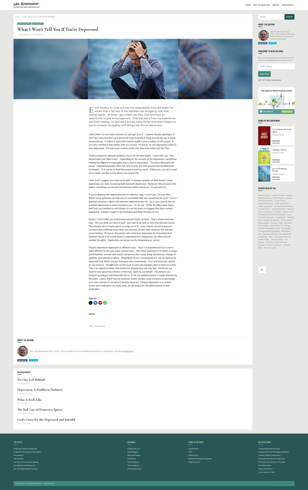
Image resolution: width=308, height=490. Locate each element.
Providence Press (264, 466)
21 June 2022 (22, 35)
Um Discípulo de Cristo (266, 472)
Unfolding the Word (134, 469)
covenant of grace (279, 209)
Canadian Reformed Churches (269, 449)
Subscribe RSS (48, 483)
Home (248, 5)
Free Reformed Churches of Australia (271, 215)
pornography (286, 228)
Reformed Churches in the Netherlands (277, 234)
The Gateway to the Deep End (24, 466)
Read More (128, 351)
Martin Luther (274, 226)
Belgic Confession (264, 198)
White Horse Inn (194, 462)
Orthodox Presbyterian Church (269, 228)
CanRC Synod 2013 (265, 206)
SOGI (271, 237)
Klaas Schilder (263, 226)
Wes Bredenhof (36, 35)
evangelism (269, 212)
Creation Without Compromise (269, 455)
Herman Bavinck (287, 220)
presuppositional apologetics (269, 231)
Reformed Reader (134, 455)
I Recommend (18, 455)
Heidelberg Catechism (271, 220)
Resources (287, 5)
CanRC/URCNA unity (265, 203)
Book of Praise (278, 198)
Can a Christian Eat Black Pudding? (25, 469)
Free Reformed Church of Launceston (271, 459)
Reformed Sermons (265, 469)
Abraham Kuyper (264, 195)
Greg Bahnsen (281, 217)
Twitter (33, 360)
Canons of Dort (279, 201)
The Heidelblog (133, 466)
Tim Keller (269, 242)
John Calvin (288, 223)
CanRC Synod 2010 (282, 203)
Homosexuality (263, 223)
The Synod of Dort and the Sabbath (25, 462)
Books (276, 5)
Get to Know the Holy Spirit (282, 130)
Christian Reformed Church (283, 206)
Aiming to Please (279, 149)
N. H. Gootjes (286, 226)
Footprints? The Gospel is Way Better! (27, 452)
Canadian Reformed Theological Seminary (273, 452)
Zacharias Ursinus (270, 248)
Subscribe (264, 74)
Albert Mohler (193, 449)
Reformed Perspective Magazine (200, 459)
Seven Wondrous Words (279, 169)
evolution (278, 212)
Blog (17, 17)
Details (276, 141)
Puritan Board (193, 455)
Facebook (22, 360)
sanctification (262, 237)
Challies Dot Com (133, 449)
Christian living (24, 24)
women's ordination (273, 245)
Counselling (38, 24)
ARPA (190, 452)
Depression (99, 326)
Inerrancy (274, 223)
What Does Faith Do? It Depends (25, 449)
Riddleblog (131, 459)
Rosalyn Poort (287, 483)
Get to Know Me (261, 5)
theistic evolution (277, 240)
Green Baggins (132, 452)
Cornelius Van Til (264, 209)
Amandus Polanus (278, 195)
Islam (281, 223)
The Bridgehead (133, 462)
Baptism (289, 195)
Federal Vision (288, 212)
